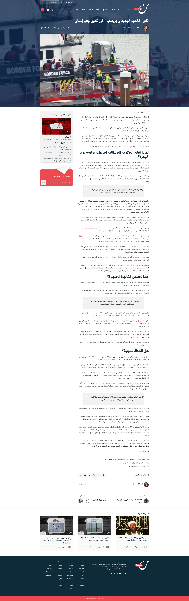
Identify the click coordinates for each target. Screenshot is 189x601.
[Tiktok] (61, 2)
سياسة (120, 9)
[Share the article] (61, 28)
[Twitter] (71, 2)
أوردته (134, 260)
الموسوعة (59, 582)
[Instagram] (66, 2)
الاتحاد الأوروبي (129, 459)
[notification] (52, 10)
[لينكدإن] (79, 485)
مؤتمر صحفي (136, 321)
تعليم (83, 582)
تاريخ (83, 575)
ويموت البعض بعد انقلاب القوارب (120, 241)
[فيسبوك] (81, 485)
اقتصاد (112, 9)
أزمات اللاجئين (141, 459)
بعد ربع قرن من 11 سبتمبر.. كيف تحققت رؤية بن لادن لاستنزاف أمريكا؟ (133, 539)
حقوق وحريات (80, 568)
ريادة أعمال (70, 572)
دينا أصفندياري (101, 547)
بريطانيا (117, 463)
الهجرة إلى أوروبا (124, 463)
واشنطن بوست (139, 451)
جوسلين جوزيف (138, 547)
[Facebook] (73, 2)
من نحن (49, 562)
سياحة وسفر (70, 575)
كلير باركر (139, 28)
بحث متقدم (48, 575)
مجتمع (105, 9)
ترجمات (112, 463)
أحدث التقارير (59, 562)
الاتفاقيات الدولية (120, 459)
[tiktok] (112, 573)
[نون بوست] (141, 9)
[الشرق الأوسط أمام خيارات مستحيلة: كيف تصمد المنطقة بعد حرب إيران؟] (94, 525)
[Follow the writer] (133, 484)
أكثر (144, 246)
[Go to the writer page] (146, 484)
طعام (71, 582)
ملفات (91, 9)
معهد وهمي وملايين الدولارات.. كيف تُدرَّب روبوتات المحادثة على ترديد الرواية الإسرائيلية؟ (57, 540)
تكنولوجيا (82, 585)
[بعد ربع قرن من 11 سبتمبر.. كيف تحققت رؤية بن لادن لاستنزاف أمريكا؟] (132, 525)
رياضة (82, 578)
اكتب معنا (49, 568)
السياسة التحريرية (47, 572)
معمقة (84, 9)
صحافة (71, 565)
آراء (83, 572)
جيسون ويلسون (62, 547)
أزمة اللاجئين (142, 463)
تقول (146, 217)
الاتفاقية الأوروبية (136, 443)
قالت (146, 313)
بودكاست (75, 9)
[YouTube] (69, 2)
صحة (71, 585)
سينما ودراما (70, 578)
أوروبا (135, 459)
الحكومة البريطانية (109, 459)
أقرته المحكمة (89, 228)
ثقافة (97, 9)
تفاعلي (60, 578)
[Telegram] (64, 2)
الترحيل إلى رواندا (133, 463)
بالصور (60, 585)
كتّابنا (50, 565)
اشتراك (43, 182)
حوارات (60, 572)
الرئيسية (128, 9)
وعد (115, 268)
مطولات (60, 568)
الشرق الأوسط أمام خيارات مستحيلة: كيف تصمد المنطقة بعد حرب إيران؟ (94, 539)
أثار (147, 440)
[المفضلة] (42, 9)
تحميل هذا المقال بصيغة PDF (137, 466)
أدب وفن (70, 568)
